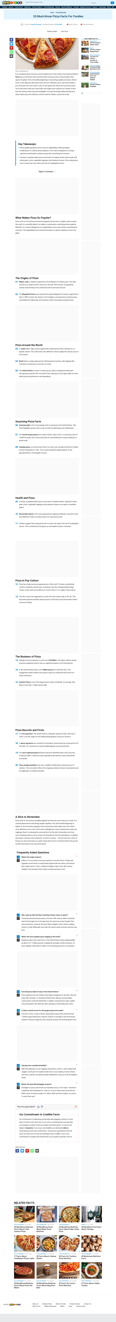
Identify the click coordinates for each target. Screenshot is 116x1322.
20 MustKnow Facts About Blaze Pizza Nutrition (45, 1229)
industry (70, 663)
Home (52, 12)
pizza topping (53, 514)
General (57, 7)
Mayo (28, 349)
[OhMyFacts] (13, 3)
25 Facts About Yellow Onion (95, 44)
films (52, 584)
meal (48, 288)
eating (37, 523)
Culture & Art (19, 7)
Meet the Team (61, 1304)
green (67, 300)
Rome (50, 435)
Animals (4, 7)
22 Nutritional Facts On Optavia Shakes (94, 76)
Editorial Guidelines (88, 24)
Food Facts (64, 31)
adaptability (30, 230)
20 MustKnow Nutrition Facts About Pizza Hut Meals (23, 1285)
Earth (67, 746)
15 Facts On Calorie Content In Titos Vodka (94, 59)
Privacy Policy (80, 1306)
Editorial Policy (47, 1304)
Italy (26, 282)
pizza (60, 227)
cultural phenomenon (23, 823)
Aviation (11, 7)
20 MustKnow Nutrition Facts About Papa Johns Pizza (69, 1229)
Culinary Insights (52, 31)
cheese (56, 504)
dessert (53, 361)
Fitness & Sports (37, 7)
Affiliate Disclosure (50, 1306)
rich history (30, 221)
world (29, 91)
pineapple (36, 453)
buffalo (72, 756)
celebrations (69, 428)
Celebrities (27, 7)
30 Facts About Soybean (95, 85)
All (113, 7)
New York (66, 734)
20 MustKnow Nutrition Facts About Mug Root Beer (46, 1285)
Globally (22, 660)
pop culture (71, 590)
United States (67, 425)
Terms (70, 1306)
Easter (23, 602)
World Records (58, 753)
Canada (75, 447)
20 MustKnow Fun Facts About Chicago (91, 1228)
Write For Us (36, 1306)
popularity (52, 737)
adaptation (25, 771)
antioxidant (53, 526)
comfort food (43, 94)
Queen (50, 294)
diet (62, 502)
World (109, 7)
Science (94, 7)
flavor (28, 517)
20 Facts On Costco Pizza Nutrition (67, 1284)
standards (29, 1128)
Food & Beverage (49, 7)
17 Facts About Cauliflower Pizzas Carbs (24, 1257)
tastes (25, 355)
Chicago (22, 373)
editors (66, 1128)
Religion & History (85, 7)
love (49, 437)
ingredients (47, 376)
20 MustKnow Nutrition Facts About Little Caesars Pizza (23, 1229)
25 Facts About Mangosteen (95, 50)
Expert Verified (73, 24)
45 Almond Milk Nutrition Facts (95, 68)
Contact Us (87, 1304)
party (44, 844)
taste (37, 89)
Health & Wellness (66, 7)
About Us (35, 1304)
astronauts (49, 743)
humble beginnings (65, 823)
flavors (52, 835)
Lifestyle (76, 7)
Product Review (75, 1304)
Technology (102, 7)
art (22, 841)
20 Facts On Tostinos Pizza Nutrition (67, 1257)
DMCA (62, 1306)
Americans (27, 675)
